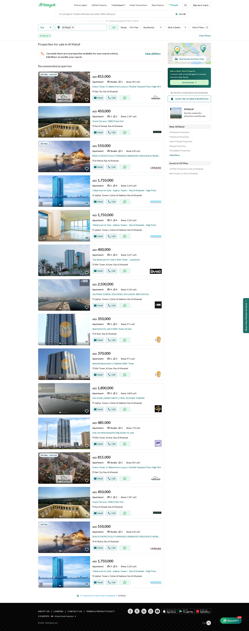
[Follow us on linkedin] (144, 611)
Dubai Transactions (138, 5)
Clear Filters (205, 35)
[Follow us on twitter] (137, 611)
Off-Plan (134, 27)
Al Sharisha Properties (179, 132)
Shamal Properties (177, 146)
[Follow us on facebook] (130, 611)
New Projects (158, 5)
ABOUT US (43, 611)
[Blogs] (173, 5)
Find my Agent (80, 5)
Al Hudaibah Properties (179, 150)
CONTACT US (74, 611)
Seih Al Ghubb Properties (180, 141)
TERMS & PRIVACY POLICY (100, 611)
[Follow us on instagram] (150, 611)
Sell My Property (99, 5)
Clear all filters (153, 53)
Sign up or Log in (201, 5)
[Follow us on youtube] (157, 611)
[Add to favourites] (87, 99)
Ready (124, 27)
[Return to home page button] (47, 5)
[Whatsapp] (125, 98)
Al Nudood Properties (179, 137)
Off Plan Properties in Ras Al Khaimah (186, 169)
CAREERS (58, 611)
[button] (45, 27)
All (113, 27)
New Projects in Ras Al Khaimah (183, 173)
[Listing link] (101, 87)
